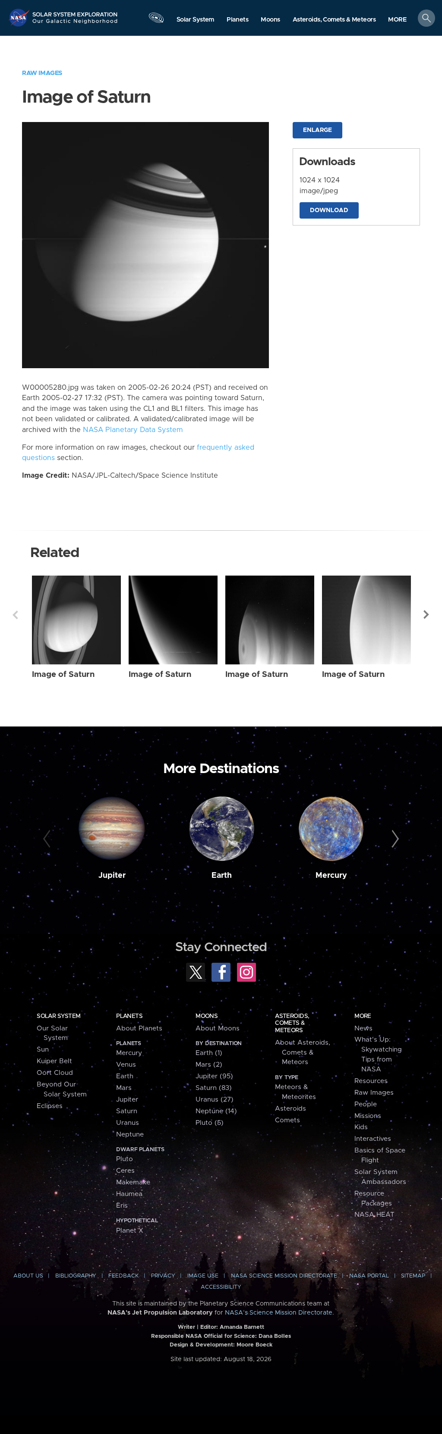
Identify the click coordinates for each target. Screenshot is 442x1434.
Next (426, 615)
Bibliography (75, 1276)
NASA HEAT (374, 1215)
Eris (122, 1205)
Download (329, 210)
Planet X (129, 1230)
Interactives (372, 1139)
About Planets (139, 1028)
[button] (397, 20)
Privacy (163, 1276)
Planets (129, 1016)
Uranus (127, 1123)
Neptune (130, 1134)
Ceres (125, 1171)
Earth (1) (209, 1053)
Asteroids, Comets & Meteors (292, 1023)
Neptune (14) (216, 1111)
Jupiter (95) (214, 1076)
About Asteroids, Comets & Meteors (302, 1052)
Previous (15, 615)
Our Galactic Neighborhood (75, 24)
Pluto (124, 1159)
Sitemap (413, 1276)
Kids (361, 1127)
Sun (43, 1049)
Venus (126, 1064)
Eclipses (50, 1106)
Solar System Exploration (75, 12)
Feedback (123, 1276)
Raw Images (42, 73)
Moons (207, 1016)
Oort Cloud (55, 1073)
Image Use (202, 1276)
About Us (28, 1276)
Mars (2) (209, 1064)
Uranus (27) (215, 1099)
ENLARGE (317, 130)
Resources (371, 1081)
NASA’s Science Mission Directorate (278, 1313)
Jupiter (112, 876)
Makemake (133, 1182)
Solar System (58, 1016)
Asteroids (290, 1108)
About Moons (218, 1028)
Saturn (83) (214, 1088)
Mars (124, 1088)
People (365, 1104)
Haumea (129, 1194)
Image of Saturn (63, 674)
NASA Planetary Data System (133, 429)
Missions (367, 1116)
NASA (20, 17)
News (363, 1028)
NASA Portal (369, 1276)
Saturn (126, 1111)
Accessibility (221, 1287)
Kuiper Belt (54, 1061)
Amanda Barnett (242, 1327)
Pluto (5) (210, 1123)
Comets (287, 1120)
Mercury (331, 876)
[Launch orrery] (156, 20)
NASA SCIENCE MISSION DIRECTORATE (284, 1276)
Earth (222, 876)
